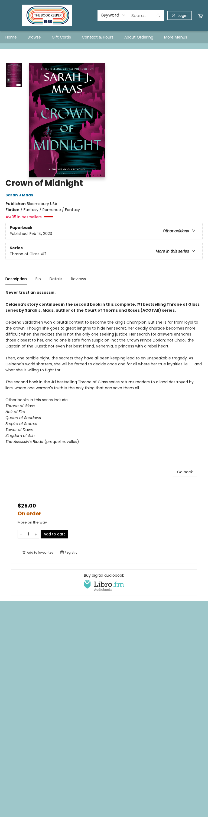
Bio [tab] (38, 279)
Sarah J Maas (19, 195)
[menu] (104, 37)
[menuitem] (11, 37)
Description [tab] (16, 279)
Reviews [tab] (78, 279)
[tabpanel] (104, 375)
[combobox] (113, 15)
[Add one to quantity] (35, 534)
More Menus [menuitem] (175, 37)
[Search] (158, 15)
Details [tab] (56, 279)
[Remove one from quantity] (21, 534)
